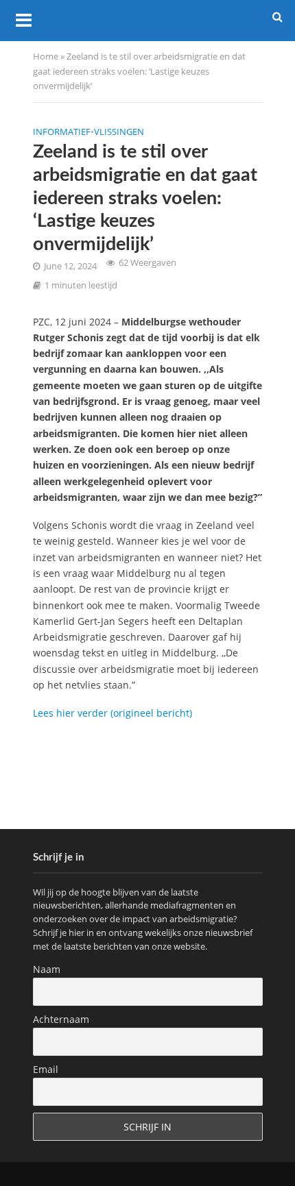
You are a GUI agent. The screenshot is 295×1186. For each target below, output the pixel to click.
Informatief (62, 132)
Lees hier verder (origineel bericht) (112, 712)
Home (45, 56)
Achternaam (61, 1019)
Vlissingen (119, 132)
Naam (46, 969)
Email (45, 1069)
